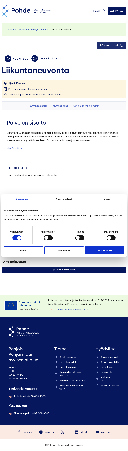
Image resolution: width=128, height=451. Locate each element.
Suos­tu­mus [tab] (22, 199)
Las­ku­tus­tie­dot (67, 362)
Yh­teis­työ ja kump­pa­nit (72, 380)
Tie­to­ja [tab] (106, 199)
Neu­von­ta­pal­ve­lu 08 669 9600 (31, 413)
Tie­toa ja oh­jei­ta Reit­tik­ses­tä (72, 309)
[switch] (48, 237)
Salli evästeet (105, 250)
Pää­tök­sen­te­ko (67, 367)
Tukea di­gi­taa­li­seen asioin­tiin (70, 373)
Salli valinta (64, 250)
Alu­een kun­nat (109, 357)
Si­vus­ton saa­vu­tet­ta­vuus (71, 387)
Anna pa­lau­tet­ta (66, 270)
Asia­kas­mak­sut (67, 357)
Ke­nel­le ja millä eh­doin (86, 106)
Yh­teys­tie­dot (60, 106)
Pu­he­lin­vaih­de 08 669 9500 (30, 396)
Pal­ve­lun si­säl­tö (38, 106)
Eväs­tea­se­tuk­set (110, 385)
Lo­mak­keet (107, 367)
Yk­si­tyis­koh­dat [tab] (64, 199)
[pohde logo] (26, 11)
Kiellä (23, 250)
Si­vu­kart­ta (106, 372)
